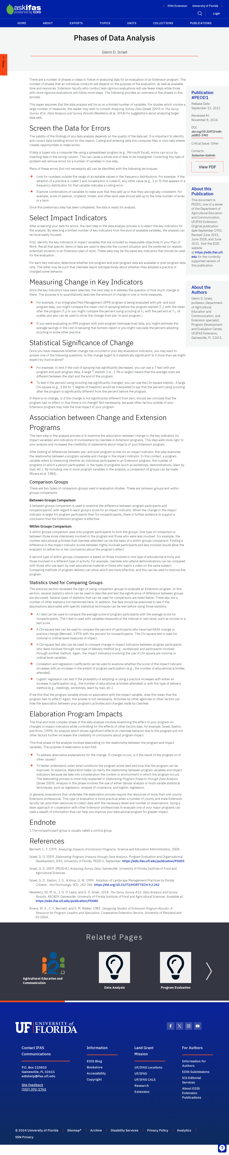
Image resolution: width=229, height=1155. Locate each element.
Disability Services (124, 1130)
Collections (163, 23)
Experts (76, 23)
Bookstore (95, 1067)
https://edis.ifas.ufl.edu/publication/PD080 (67, 901)
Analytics (184, 1130)
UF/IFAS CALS (144, 1079)
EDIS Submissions (195, 1071)
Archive (96, 1130)
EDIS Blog (94, 1061)
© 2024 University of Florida (36, 1130)
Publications (201, 23)
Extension (142, 1091)
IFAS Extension (177, 6)
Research (141, 1085)
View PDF (207, 166)
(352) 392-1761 (34, 1089)
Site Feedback (32, 1085)
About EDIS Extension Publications (191, 1093)
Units (131, 23)
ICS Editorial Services (191, 1080)
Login (216, 13)
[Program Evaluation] (175, 967)
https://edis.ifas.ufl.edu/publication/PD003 (153, 861)
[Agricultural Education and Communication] (53, 963)
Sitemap (73, 1130)
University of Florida (205, 6)
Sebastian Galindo (203, 155)
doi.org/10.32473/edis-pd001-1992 (206, 133)
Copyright (94, 1079)
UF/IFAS (140, 1073)
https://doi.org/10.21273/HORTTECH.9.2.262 (127, 885)
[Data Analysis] (114, 967)
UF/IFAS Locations (148, 1067)
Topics (105, 23)
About (48, 23)
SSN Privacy (24, 1137)
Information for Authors (194, 1063)
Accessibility (96, 1073)
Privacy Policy (157, 1130)
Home (21, 23)
